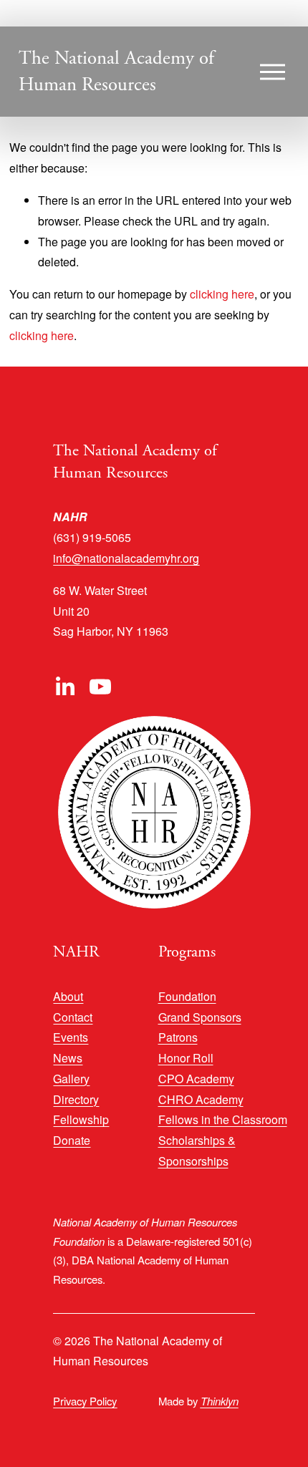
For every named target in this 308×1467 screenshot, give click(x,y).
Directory (76, 1099)
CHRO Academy (201, 1099)
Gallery (71, 1078)
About (68, 996)
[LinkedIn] (64, 686)
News (67, 1058)
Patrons (178, 1037)
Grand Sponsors (199, 1017)
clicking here (222, 294)
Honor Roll (185, 1058)
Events (70, 1037)
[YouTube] (100, 686)
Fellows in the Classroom (222, 1119)
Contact (72, 1017)
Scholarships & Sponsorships (197, 1150)
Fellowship (81, 1119)
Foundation (187, 996)
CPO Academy (196, 1078)
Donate (71, 1140)
